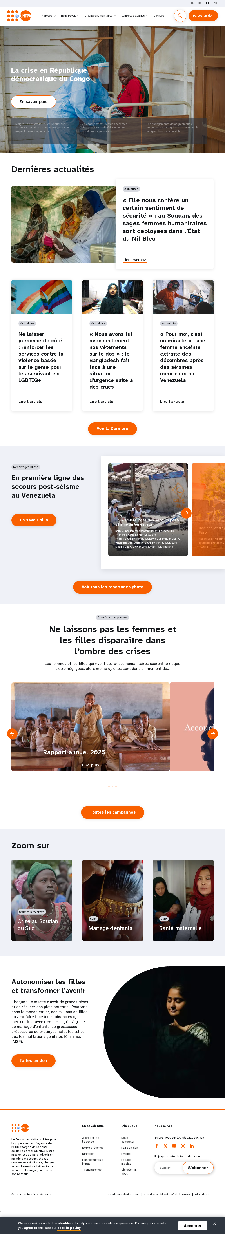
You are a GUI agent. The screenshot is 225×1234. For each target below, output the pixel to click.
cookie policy (69, 1227)
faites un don (33, 1060)
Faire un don (129, 1148)
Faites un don (203, 15)
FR (207, 3)
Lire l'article (135, 260)
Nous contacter (127, 1140)
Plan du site (203, 1194)
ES (199, 3)
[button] (186, 513)
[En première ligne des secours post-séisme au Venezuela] (148, 509)
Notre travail (68, 15)
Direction (88, 1154)
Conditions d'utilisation (123, 1194)
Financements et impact (93, 1162)
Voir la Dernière (112, 428)
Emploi (126, 1154)
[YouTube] (174, 1146)
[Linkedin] (192, 1146)
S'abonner (198, 1167)
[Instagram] (183, 1146)
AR (215, 3)
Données (159, 15)
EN (192, 3)
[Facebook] (156, 1146)
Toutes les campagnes (113, 812)
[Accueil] (20, 15)
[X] (165, 1146)
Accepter (192, 1225)
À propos (47, 15)
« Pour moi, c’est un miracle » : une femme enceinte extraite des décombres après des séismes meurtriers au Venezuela (182, 357)
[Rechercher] (180, 16)
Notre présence (92, 1148)
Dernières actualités (133, 15)
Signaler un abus (129, 1171)
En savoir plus (38, 103)
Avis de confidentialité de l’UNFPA (167, 1194)
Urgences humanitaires (98, 15)
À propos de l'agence (90, 1140)
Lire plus (90, 765)
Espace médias (126, 1162)
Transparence (92, 1170)
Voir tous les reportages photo (112, 587)
